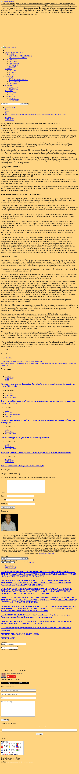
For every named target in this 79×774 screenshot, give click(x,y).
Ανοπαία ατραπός (27, 762)
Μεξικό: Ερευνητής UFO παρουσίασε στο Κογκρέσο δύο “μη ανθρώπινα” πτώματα (36, 453)
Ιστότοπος (4, 503)
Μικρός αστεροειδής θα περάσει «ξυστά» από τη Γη (23, 466)
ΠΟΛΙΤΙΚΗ (13, 61)
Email (3, 500)
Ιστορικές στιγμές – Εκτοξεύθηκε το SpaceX (21, 361)
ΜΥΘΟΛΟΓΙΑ (14, 100)
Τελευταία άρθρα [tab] (10, 566)
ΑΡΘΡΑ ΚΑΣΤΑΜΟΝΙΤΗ (14, 52)
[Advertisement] (39, 31)
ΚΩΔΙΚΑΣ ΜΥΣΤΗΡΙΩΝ (18, 58)
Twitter (9, 358)
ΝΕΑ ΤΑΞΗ (13, 83)
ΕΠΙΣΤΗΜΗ (13, 87)
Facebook (4, 358)
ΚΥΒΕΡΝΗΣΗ (14, 65)
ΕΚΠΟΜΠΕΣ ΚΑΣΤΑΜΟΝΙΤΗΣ (20, 56)
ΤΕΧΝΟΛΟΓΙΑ (10, 85)
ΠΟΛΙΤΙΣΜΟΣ (10, 96)
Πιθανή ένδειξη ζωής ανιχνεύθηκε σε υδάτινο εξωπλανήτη (25, 437)
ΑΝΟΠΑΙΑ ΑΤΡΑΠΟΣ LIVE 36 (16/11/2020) (20, 634)
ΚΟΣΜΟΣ (8, 69)
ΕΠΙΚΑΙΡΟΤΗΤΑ (11, 59)
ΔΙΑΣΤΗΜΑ (13, 89)
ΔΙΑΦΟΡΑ (12, 67)
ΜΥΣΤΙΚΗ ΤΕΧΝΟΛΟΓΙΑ (18, 80)
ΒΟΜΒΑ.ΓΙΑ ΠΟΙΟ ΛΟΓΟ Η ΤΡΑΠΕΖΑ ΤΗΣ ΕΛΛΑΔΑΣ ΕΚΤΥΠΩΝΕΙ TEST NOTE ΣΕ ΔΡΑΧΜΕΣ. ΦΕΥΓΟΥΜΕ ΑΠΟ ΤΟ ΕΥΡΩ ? (38, 622)
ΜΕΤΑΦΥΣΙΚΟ (14, 81)
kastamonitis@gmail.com (46, 553)
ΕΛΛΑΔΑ (12, 70)
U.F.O (11, 78)
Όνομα (4, 496)
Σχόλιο (4, 492)
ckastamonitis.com (13, 762)
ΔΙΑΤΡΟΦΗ (9, 91)
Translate (31, 562)
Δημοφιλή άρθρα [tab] (10, 568)
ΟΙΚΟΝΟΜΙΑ (14, 63)
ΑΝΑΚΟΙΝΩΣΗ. (8, 638)
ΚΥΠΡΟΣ (12, 72)
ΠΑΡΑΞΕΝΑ (9, 76)
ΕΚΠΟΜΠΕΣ (9, 54)
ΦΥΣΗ (11, 94)
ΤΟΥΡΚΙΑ (12, 74)
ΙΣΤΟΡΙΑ (12, 98)
